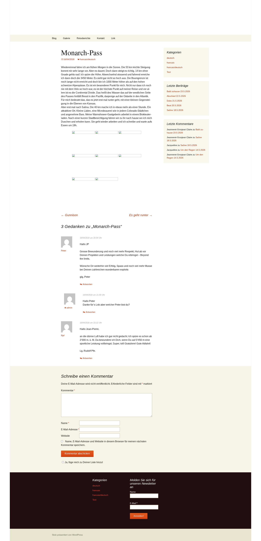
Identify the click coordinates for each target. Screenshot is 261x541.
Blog (54, 38)
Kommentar (68, 390)
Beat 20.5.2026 (174, 105)
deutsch (170, 58)
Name (65, 423)
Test (169, 72)
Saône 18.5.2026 (175, 110)
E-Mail (133, 503)
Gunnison (69, 215)
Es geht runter (140, 215)
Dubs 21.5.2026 (174, 101)
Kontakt (101, 38)
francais (170, 62)
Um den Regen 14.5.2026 (192, 150)
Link (113, 38)
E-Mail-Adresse (70, 429)
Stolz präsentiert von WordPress (67, 535)
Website (65, 436)
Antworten (87, 284)
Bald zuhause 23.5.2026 (178, 91)
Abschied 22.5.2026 (176, 96)
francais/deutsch (87, 59)
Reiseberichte (83, 38)
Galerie (66, 38)
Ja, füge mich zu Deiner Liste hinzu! (84, 462)
